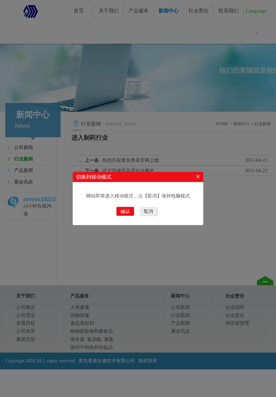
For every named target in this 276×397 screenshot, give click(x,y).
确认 (125, 211)
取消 (148, 211)
